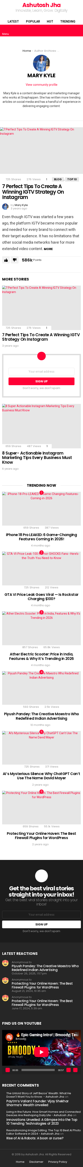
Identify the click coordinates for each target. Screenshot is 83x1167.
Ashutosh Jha (41, 5)
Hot (50, 21)
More (48, 249)
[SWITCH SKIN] (71, 30)
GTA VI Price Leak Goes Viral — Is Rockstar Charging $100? (41, 596)
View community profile (41, 84)
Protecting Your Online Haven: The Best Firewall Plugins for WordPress (41, 835)
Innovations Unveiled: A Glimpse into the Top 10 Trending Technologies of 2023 (41, 1121)
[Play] (8, 1070)
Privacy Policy (57, 1162)
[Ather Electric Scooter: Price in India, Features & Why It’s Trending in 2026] (41, 628)
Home (20, 1162)
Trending (67, 21)
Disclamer (36, 1162)
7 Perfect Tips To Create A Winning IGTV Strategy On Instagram (33, 192)
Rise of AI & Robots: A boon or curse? (34, 1138)
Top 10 (72, 179)
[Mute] (68, 1070)
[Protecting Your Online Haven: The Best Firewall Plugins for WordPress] (41, 808)
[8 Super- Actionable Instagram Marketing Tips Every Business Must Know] (41, 426)
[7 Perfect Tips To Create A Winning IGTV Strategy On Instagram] (41, 150)
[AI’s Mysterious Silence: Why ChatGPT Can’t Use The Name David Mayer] (41, 748)
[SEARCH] (78, 30)
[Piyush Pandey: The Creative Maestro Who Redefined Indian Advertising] (41, 688)
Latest (13, 21)
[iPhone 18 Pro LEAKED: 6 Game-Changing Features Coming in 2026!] (41, 509)
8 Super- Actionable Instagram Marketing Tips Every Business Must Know (37, 457)
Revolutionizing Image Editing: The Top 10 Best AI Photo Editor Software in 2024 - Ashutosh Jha (43, 1132)
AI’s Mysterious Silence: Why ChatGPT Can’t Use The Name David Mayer (41, 776)
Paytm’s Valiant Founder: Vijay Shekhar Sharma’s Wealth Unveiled (37, 1103)
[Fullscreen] (75, 1070)
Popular (33, 21)
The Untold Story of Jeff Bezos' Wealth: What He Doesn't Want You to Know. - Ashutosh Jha (38, 1095)
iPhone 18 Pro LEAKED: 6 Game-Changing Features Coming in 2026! (41, 537)
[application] (41, 1052)
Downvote (15, 260)
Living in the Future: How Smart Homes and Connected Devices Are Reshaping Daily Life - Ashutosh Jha (43, 1113)
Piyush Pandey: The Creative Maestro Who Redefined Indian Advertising (41, 716)
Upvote (6, 260)
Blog (58, 179)
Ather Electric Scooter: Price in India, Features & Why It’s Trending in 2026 (41, 656)
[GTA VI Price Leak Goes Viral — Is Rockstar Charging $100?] (41, 568)
